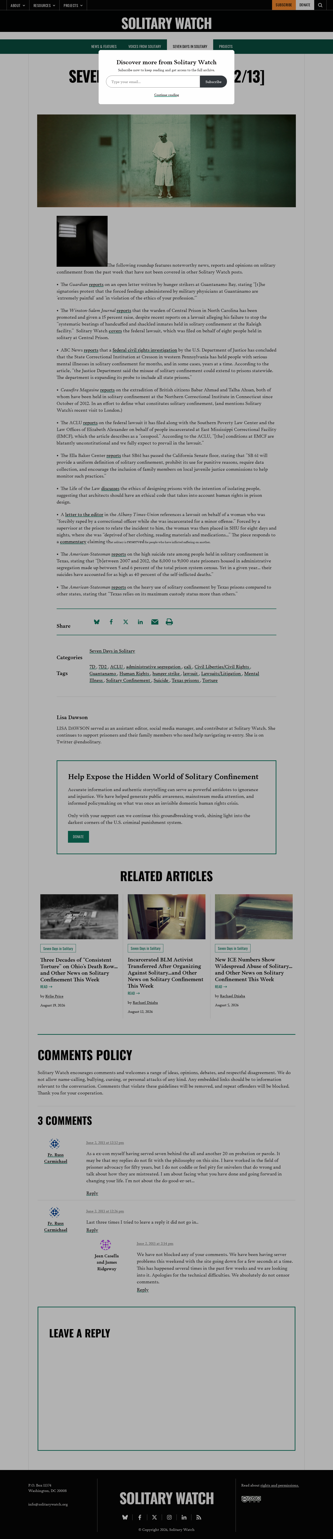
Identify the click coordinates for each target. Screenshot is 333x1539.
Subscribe (213, 81)
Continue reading (166, 94)
